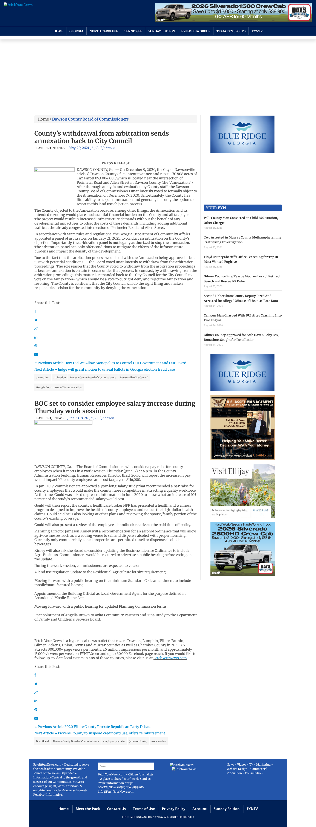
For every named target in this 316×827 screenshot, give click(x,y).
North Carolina (104, 31)
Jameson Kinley (138, 741)
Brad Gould (42, 741)
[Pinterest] (35, 346)
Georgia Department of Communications (59, 387)
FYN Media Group (195, 31)
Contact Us (116, 808)
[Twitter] (36, 320)
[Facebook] (35, 311)
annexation (42, 377)
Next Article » (45, 369)
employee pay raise (114, 741)
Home (58, 31)
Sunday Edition (161, 31)
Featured (42, 418)
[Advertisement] (158, 75)
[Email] (36, 354)
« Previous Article (48, 363)
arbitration (59, 377)
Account (199, 808)
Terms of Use (144, 808)
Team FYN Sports (230, 31)
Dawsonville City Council (134, 377)
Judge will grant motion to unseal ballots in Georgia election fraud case (116, 369)
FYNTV (257, 31)
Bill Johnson (105, 148)
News (58, 418)
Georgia (76, 31)
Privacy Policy (173, 808)
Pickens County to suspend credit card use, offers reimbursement (111, 733)
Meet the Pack (88, 808)
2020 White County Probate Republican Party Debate (107, 727)
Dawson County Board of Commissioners (93, 377)
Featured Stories (49, 148)
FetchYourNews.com (170, 658)
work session (158, 741)
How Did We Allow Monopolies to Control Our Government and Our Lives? (125, 363)
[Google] (36, 328)
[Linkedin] (35, 337)
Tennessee (133, 31)
